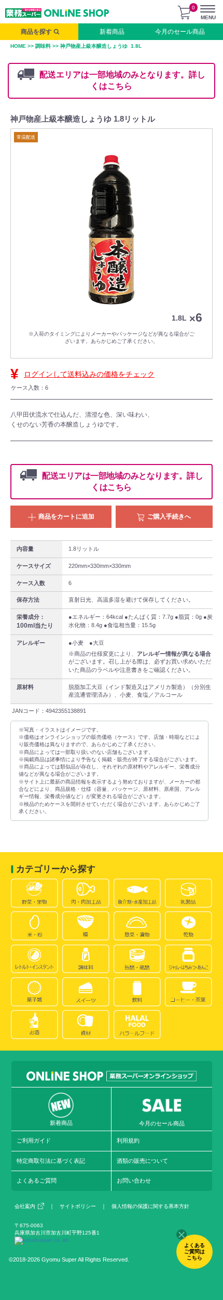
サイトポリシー (78, 1206)
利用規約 (128, 1140)
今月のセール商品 (180, 31)
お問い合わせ (134, 1180)
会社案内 (25, 1206)
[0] (184, 12)
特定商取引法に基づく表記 (51, 1161)
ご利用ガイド (34, 1140)
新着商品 (112, 31)
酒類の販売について (142, 1161)
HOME (18, 46)
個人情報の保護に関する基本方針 (150, 1206)
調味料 (43, 46)
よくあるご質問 (37, 1180)
